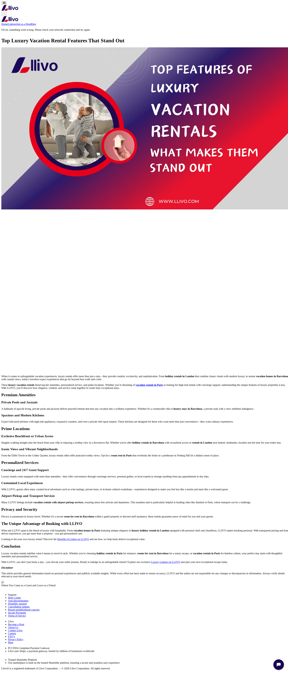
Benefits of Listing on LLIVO (73, 539)
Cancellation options (19, 606)
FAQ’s (11, 636)
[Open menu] (4, 3)
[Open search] (4, 14)
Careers (12, 633)
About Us (13, 627)
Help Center (14, 597)
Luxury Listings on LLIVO (165, 562)
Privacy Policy (15, 639)
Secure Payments (17, 612)
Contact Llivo (15, 630)
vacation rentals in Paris (149, 385)
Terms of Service (17, 615)
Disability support (17, 603)
